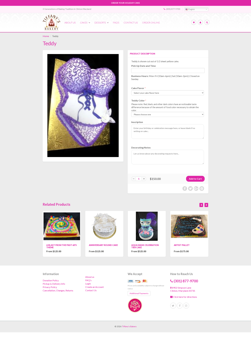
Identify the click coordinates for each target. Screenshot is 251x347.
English (191, 9)
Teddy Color (138, 100)
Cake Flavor (137, 88)
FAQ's (116, 22)
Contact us (131, 22)
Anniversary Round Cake (103, 245)
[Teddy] (83, 105)
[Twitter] (173, 306)
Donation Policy (51, 280)
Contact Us (91, 290)
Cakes (83, 22)
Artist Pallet (182, 245)
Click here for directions (185, 296)
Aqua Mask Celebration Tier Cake (145, 246)
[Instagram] (186, 306)
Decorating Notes (141, 147)
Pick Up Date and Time (143, 65)
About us (70, 22)
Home (46, 36)
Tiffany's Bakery (129, 326)
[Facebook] (180, 306)
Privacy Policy (50, 287)
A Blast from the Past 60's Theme (61, 246)
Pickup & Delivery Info (54, 283)
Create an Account (94, 287)
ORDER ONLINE (151, 22)
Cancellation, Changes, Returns (58, 290)
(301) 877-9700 (173, 9)
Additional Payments (139, 293)
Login (88, 283)
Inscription (137, 122)
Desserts (100, 22)
